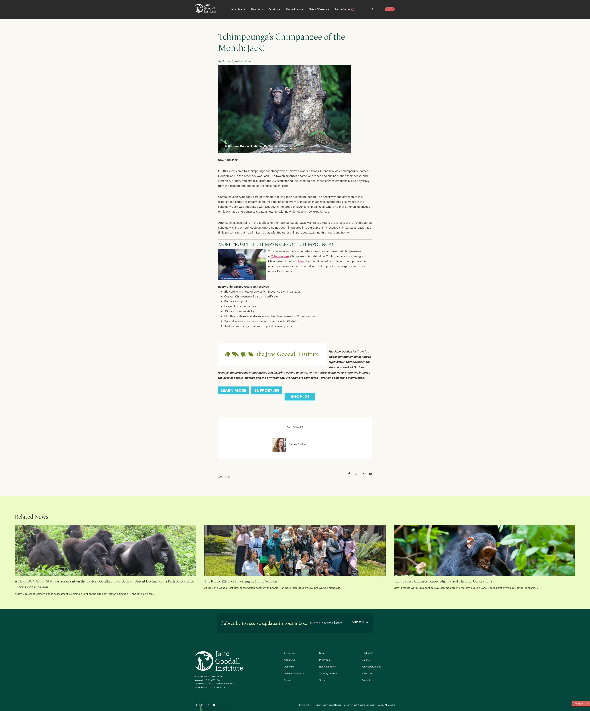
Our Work (273, 9)
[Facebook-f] (196, 705)
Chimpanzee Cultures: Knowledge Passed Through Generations (443, 581)
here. (301, 261)
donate (390, 9)
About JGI (255, 9)
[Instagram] (208, 705)
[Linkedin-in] (202, 705)
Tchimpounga (280, 256)
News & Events (293, 9)
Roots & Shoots (342, 9)
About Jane (236, 9)
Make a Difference (318, 9)
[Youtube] (214, 705)
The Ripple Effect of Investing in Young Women (241, 581)
